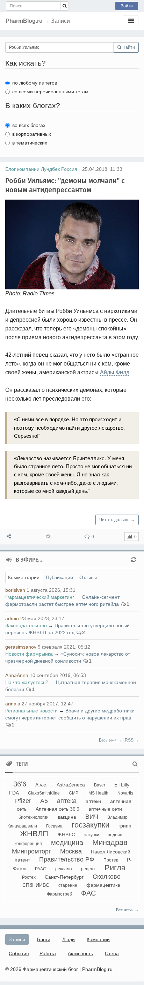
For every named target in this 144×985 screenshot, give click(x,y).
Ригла (115, 867)
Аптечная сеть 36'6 (57, 809)
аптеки (93, 801)
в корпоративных (31, 134)
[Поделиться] (8, 536)
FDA (14, 793)
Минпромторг (31, 851)
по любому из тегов (34, 83)
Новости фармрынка (29, 654)
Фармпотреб (59, 894)
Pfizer (23, 800)
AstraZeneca (71, 785)
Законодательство (26, 625)
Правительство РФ (66, 859)
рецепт (88, 868)
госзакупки (90, 824)
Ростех (29, 877)
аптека (67, 800)
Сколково (107, 876)
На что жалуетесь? (26, 682)
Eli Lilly (121, 785)
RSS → (132, 740)
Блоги (43, 939)
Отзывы (88, 577)
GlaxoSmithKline (44, 793)
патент (22, 860)
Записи (17, 939)
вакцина (67, 817)
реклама (63, 868)
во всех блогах (28, 125)
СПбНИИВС (35, 885)
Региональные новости (31, 710)
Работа (47, 953)
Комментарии (23, 577)
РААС (40, 868)
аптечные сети (105, 809)
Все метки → (127, 909)
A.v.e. (41, 785)
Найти (128, 47)
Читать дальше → (117, 519)
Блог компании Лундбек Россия (41, 169)
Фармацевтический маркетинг (39, 597)
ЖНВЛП (34, 833)
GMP (73, 793)
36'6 (19, 784)
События (19, 953)
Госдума (54, 826)
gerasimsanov (20, 647)
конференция (28, 843)
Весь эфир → (110, 740)
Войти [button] (127, 6)
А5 (44, 800)
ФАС (88, 893)
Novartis (125, 793)
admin (12, 618)
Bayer (99, 785)
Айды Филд (114, 372)
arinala (12, 703)
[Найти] (64, 6)
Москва (71, 851)
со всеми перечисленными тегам (50, 91)
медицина (67, 842)
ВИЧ (91, 816)
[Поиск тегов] (135, 764)
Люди (68, 939)
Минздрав (110, 842)
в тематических (29, 143)
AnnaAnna (16, 675)
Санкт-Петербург (64, 877)
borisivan (15, 590)
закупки (91, 834)
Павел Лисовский (110, 852)
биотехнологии (34, 817)
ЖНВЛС (66, 834)
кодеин (115, 834)
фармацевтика (103, 885)
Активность (80, 953)
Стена (112, 953)
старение (67, 885)
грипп (124, 826)
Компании (98, 939)
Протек (110, 860)
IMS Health (97, 793)
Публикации (59, 577)
